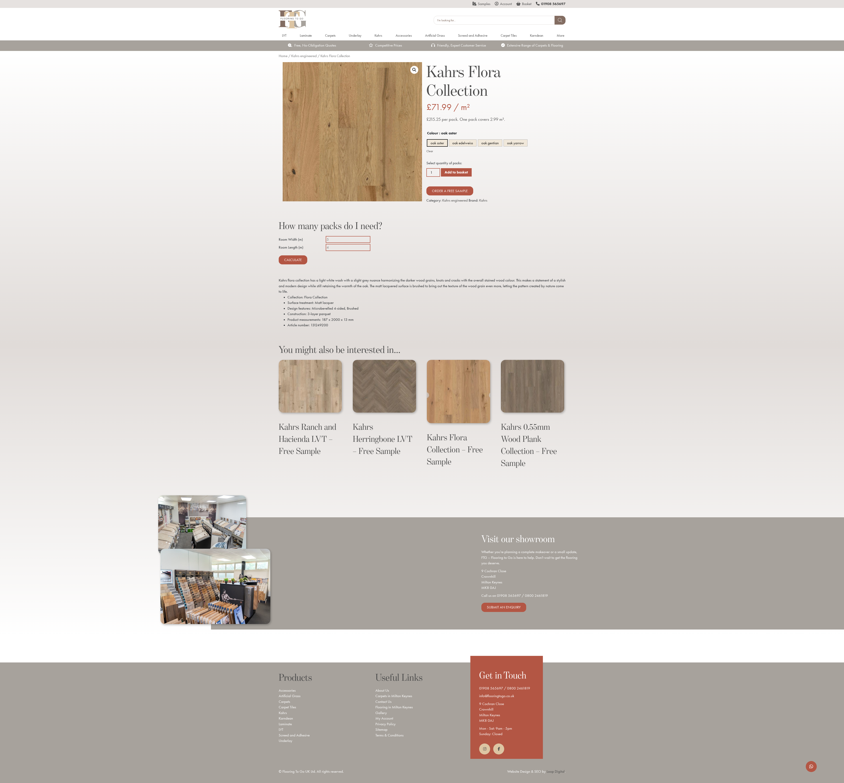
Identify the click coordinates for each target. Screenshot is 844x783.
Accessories (287, 690)
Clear (429, 151)
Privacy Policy (385, 724)
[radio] (437, 143)
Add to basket (456, 172)
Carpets (284, 701)
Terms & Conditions (389, 735)
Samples (484, 4)
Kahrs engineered (304, 56)
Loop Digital (556, 771)
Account (506, 4)
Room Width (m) (291, 239)
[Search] (560, 20)
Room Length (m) (291, 247)
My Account (384, 718)
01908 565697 (509, 595)
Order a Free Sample (450, 191)
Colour (432, 133)
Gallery (381, 713)
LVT (281, 729)
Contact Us (383, 701)
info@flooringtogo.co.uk (496, 696)
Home (283, 56)
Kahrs (483, 200)
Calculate (293, 260)
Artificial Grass (289, 696)
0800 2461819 (536, 595)
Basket (526, 4)
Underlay (285, 740)
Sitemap (381, 729)
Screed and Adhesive (294, 735)
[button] (414, 70)
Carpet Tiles (287, 707)
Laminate (285, 724)
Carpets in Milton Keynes (393, 696)
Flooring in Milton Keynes (394, 707)
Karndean (286, 718)
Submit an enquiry (504, 607)
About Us (382, 690)
